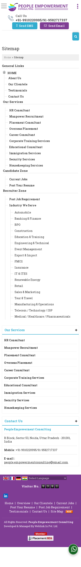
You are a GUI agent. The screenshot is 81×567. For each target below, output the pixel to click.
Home (7, 57)
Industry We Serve (22, 205)
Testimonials (17, 90)
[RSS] (69, 511)
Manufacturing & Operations (34, 304)
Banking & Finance (28, 218)
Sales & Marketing (27, 292)
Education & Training (29, 237)
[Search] (75, 36)
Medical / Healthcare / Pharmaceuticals (42, 316)
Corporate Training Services (29, 141)
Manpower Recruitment (26, 116)
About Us (14, 78)
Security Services (22, 159)
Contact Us (16, 96)
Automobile (23, 212)
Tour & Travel (24, 298)
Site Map (57, 511)
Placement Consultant (25, 122)
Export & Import (26, 255)
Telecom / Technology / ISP (33, 310)
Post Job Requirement (24, 199)
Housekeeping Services (26, 165)
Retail (19, 286)
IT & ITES (21, 274)
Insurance (22, 267)
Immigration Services (25, 153)
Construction (24, 231)
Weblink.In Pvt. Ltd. (46, 526)
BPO (17, 225)
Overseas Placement (23, 129)
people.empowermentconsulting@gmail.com (36, 462)
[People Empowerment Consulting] (38, 7)
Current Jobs (18, 179)
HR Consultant (19, 110)
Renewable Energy (27, 280)
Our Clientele (17, 84)
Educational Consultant (25, 147)
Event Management (28, 249)
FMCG (19, 261)
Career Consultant (22, 135)
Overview (23, 503)
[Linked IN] (5, 495)
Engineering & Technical (32, 243)
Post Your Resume (21, 185)
